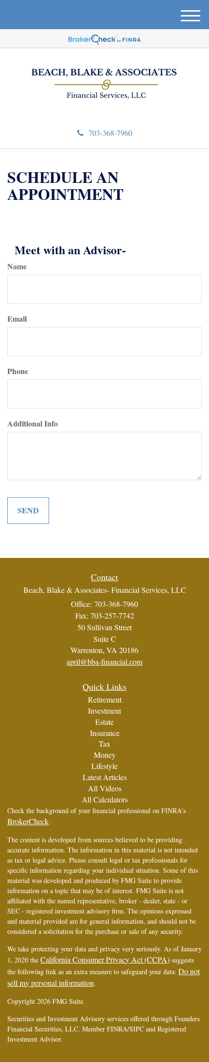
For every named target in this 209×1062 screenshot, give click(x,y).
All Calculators (105, 799)
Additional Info (32, 423)
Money (105, 755)
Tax (104, 743)
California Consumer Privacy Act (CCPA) (105, 959)
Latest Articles (105, 777)
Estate (104, 722)
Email (17, 318)
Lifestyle (104, 766)
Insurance (105, 733)
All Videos (105, 788)
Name (17, 266)
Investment (104, 710)
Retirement (105, 699)
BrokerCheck (28, 821)
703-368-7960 (110, 133)
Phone (17, 371)
